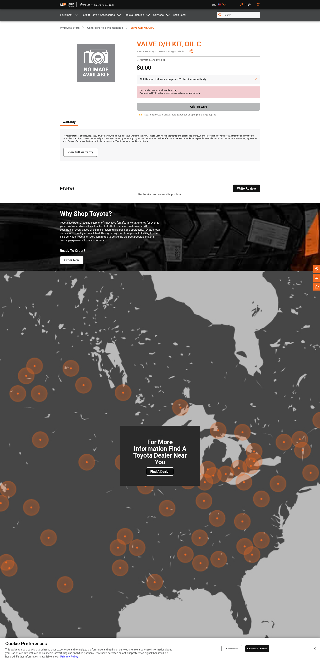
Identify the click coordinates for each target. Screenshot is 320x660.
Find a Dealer (160, 471)
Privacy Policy (69, 656)
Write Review (246, 188)
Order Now (71, 260)
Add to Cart (198, 107)
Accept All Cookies (257, 648)
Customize (232, 648)
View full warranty (80, 152)
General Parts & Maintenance (105, 27)
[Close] (314, 648)
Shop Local (179, 15)
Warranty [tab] (69, 122)
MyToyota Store (70, 27)
